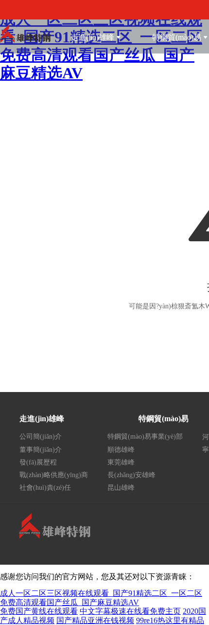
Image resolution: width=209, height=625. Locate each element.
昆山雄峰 (121, 487)
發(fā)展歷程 (38, 462)
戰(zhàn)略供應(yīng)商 (53, 475)
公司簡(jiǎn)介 (40, 436)
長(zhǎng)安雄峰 (131, 475)
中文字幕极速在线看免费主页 (130, 611)
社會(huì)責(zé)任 (45, 487)
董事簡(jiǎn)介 (40, 449)
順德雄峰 (121, 449)
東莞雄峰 (121, 462)
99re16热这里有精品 (170, 620)
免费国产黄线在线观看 (39, 611)
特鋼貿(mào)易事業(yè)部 (145, 436)
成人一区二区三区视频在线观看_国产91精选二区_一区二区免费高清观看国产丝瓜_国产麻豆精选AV (101, 597)
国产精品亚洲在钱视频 (95, 620)
